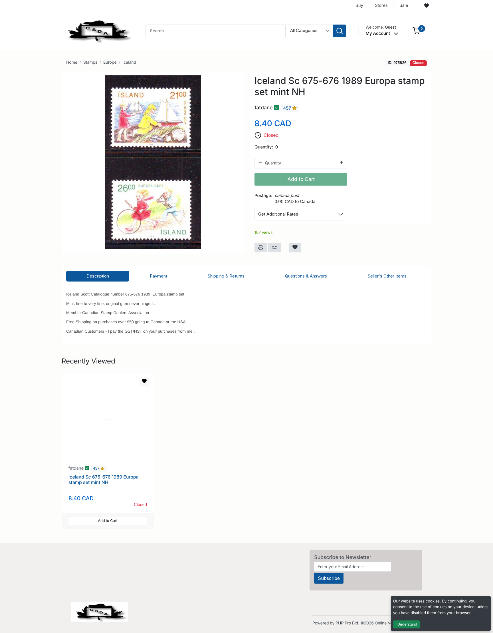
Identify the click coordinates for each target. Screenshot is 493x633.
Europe (109, 62)
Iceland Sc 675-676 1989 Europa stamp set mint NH (103, 479)
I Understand (406, 624)
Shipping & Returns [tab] (226, 276)
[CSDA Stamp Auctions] (97, 30)
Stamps (90, 62)
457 (287, 108)
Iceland (129, 62)
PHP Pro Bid (347, 623)
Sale (403, 5)
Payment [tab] (158, 276)
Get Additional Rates (278, 214)
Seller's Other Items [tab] (387, 276)
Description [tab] (97, 276)
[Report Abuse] (274, 247)
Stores (381, 5)
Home (71, 62)
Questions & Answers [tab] (306, 276)
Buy (359, 5)
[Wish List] (426, 5)
